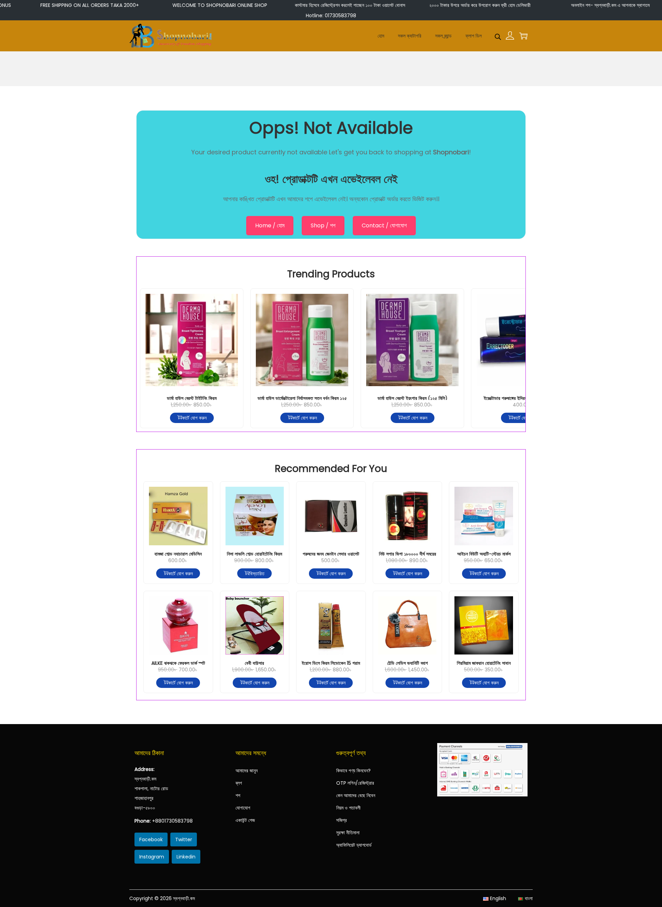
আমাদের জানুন (246, 770)
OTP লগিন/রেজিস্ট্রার (355, 783)
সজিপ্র (341, 820)
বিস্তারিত (256, 573)
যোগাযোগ (242, 807)
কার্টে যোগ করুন (194, 417)
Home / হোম (269, 225)
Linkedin (186, 856)
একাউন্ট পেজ (245, 820)
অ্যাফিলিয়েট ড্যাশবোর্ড (354, 845)
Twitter (183, 839)
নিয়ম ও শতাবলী (348, 807)
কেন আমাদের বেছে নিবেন (355, 795)
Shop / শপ (323, 225)
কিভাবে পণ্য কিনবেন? (353, 770)
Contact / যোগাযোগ (384, 225)
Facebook (151, 839)
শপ (237, 795)
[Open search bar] (498, 35)
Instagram (151, 856)
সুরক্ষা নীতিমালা (348, 832)
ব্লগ (238, 783)
